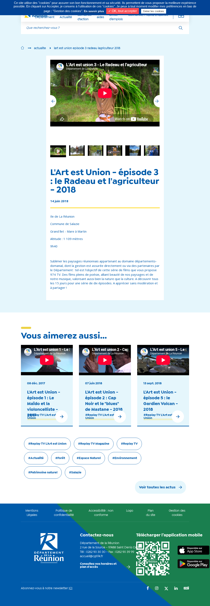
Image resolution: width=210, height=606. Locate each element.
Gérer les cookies (153, 11)
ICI (70, 588)
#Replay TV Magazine (93, 444)
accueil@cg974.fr (91, 556)
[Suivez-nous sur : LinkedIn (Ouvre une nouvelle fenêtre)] (176, 588)
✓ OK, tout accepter (122, 11)
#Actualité (36, 458)
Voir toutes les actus (157, 487)
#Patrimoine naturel (42, 472)
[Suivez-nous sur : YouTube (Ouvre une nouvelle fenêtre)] (186, 588)
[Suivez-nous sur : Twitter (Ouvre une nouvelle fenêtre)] (166, 588)
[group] (133, 150)
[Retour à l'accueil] (22, 48)
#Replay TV (129, 444)
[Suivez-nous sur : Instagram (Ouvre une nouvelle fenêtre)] (156, 588)
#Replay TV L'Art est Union (41, 416)
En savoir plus (94, 11)
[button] (157, 101)
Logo (129, 511)
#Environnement (124, 458)
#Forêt (60, 458)
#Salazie (75, 472)
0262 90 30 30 (95, 552)
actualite (40, 48)
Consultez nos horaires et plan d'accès (98, 565)
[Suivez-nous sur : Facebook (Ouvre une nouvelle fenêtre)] (148, 588)
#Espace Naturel (89, 458)
